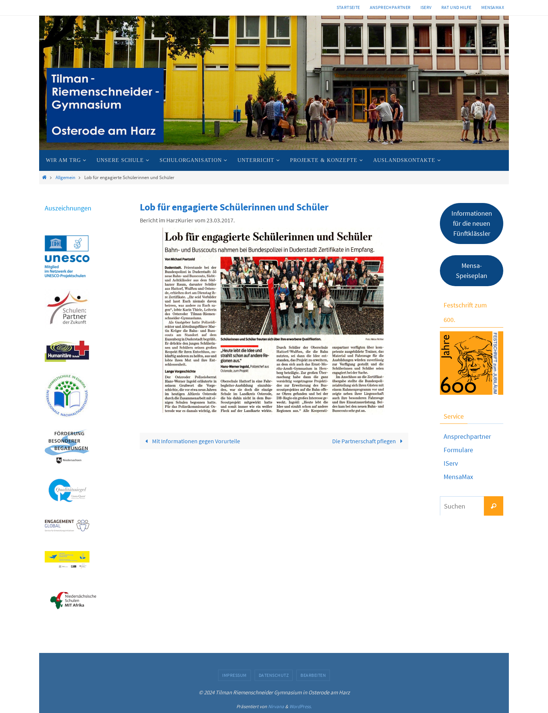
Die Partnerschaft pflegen (364, 441)
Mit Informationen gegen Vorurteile (195, 441)
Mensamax (492, 7)
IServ (426, 7)
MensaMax (458, 476)
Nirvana (276, 706)
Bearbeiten (313, 675)
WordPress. (300, 706)
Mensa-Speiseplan (471, 270)
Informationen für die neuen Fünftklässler (471, 223)
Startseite (348, 7)
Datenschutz (274, 675)
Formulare (458, 449)
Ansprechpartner (390, 7)
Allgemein (65, 177)
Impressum (234, 675)
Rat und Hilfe (456, 7)
